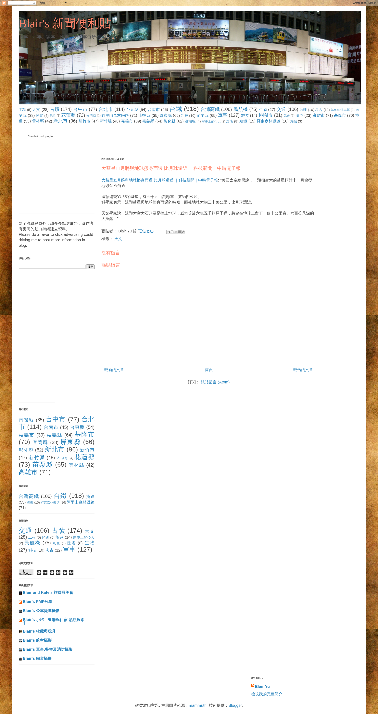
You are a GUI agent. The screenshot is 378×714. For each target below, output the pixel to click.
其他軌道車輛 (340, 109)
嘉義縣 (148, 121)
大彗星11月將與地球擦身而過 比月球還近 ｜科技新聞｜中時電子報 (171, 168)
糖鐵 (243, 121)
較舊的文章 (303, 370)
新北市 (60, 120)
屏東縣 (166, 115)
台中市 (80, 109)
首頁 (209, 370)
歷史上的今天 (211, 121)
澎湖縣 (190, 121)
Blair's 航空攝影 (37, 640)
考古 (318, 110)
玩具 (53, 115)
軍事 (222, 115)
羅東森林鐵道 (268, 121)
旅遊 (245, 115)
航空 (299, 115)
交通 (281, 109)
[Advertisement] (173, 138)
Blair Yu (262, 686)
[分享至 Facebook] (180, 232)
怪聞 (39, 116)
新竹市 (84, 121)
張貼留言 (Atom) (215, 382)
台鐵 (175, 108)
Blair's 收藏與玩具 (39, 631)
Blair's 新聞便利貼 (65, 23)
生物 (263, 109)
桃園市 (265, 115)
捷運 (90, 496)
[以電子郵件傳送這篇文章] (168, 232)
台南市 (154, 109)
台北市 (106, 109)
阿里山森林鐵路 (115, 115)
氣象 (287, 115)
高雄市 (319, 115)
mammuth (198, 705)
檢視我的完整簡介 (267, 694)
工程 (22, 110)
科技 (184, 116)
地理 (303, 110)
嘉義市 (127, 121)
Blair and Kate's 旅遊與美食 (48, 592)
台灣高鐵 (210, 109)
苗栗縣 (202, 115)
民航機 (240, 109)
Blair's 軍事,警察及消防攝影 (48, 649)
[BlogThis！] (172, 232)
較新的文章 (114, 370)
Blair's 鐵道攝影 (37, 658)
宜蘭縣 (40, 442)
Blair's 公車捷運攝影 (41, 610)
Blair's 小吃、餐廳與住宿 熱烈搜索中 (53, 621)
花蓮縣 (68, 115)
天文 (36, 109)
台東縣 (132, 109)
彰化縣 (169, 121)
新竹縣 (106, 121)
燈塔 (229, 121)
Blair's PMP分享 (37, 601)
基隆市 (340, 115)
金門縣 (91, 115)
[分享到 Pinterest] (183, 232)
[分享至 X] (176, 232)
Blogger (235, 705)
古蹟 (54, 109)
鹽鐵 (293, 121)
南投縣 (144, 115)
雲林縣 (38, 121)
